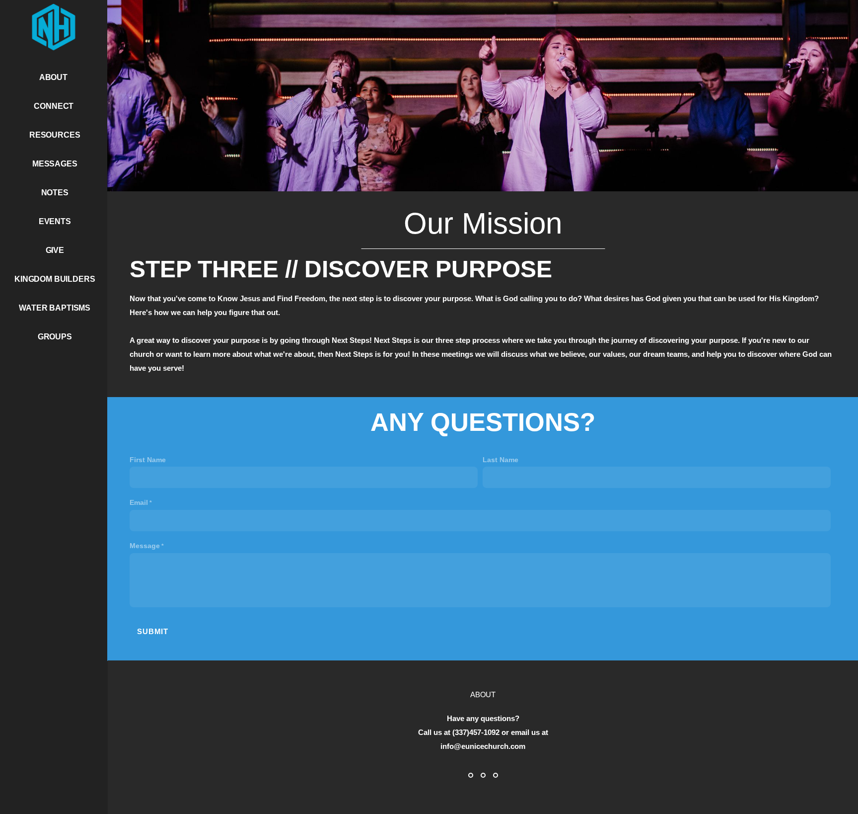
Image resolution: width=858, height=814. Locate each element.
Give (55, 250)
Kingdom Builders (54, 279)
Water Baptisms (54, 308)
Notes (55, 192)
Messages (54, 164)
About (54, 77)
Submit (152, 631)
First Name (148, 460)
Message (145, 546)
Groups (55, 336)
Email (139, 502)
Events (55, 221)
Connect (54, 106)
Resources (54, 135)
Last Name (500, 460)
